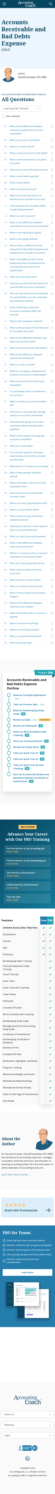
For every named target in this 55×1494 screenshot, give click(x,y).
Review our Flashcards (25, 725)
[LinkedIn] (27, 1458)
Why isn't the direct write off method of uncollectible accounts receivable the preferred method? (26, 297)
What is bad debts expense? (21, 176)
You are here (44, 720)
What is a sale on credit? (19, 364)
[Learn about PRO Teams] (27, 1301)
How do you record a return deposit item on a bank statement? (26, 528)
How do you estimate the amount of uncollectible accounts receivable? (26, 285)
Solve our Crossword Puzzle (28, 741)
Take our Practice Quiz (28, 704)
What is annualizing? (18, 642)
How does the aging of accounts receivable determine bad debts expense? (23, 425)
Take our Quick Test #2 (26, 759)
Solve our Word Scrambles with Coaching (29, 733)
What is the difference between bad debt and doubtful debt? (25, 339)
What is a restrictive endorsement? (25, 536)
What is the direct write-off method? (25, 347)
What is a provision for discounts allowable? (24, 383)
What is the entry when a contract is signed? (25, 614)
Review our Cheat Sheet (26, 747)
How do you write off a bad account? (26, 169)
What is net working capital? (21, 629)
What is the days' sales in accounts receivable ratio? (25, 484)
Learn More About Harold (14, 1174)
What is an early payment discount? (25, 503)
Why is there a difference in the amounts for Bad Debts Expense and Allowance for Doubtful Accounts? (26, 249)
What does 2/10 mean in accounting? (26, 466)
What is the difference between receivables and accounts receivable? (26, 224)
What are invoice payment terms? (24, 563)
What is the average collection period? (22, 474)
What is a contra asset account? (23, 586)
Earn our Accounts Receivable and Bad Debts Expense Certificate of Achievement (31, 778)
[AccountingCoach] (27, 4)
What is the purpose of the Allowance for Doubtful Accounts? (26, 329)
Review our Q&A (25, 719)
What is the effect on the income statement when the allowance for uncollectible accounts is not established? (24, 265)
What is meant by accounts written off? (25, 403)
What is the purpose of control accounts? (23, 571)
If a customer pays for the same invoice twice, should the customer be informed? (25, 456)
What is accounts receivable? (22, 140)
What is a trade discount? (20, 189)
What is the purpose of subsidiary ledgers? (25, 594)
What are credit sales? (18, 445)
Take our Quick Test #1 (26, 753)
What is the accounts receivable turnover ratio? (23, 494)
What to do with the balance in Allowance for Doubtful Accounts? (24, 197)
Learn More (27, 1272)
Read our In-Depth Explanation (29, 697)
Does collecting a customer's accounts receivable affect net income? (22, 311)
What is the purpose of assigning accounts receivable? (24, 437)
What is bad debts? (17, 182)
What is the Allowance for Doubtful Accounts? (25, 161)
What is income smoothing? (21, 623)
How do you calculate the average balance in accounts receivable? (24, 413)
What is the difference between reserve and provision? (23, 544)
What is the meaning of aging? (23, 232)
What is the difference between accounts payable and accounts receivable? (23, 130)
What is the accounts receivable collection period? (23, 517)
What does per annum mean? (22, 579)
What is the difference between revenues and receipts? (23, 604)
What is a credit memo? (19, 146)
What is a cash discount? (20, 215)
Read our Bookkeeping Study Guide (28, 712)
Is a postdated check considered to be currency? (25, 393)
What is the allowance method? (23, 321)
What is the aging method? (21, 238)
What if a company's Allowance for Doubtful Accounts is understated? (25, 373)
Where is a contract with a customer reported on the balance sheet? (25, 555)
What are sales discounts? (20, 276)
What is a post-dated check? (21, 509)
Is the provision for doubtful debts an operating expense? (25, 207)
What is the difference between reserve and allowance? (23, 356)
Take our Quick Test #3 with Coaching (28, 767)
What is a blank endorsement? (23, 636)
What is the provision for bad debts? (26, 153)
